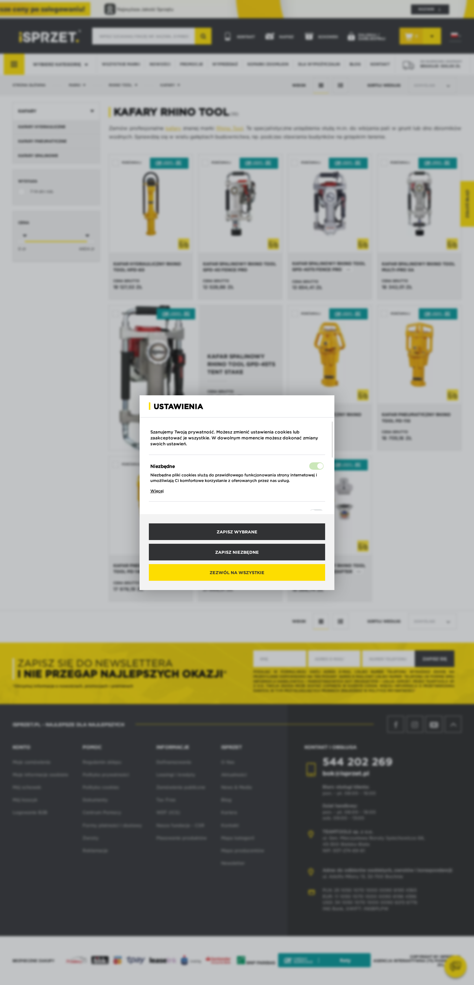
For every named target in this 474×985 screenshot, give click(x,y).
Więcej (157, 490)
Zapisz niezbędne (237, 552)
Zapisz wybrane (237, 531)
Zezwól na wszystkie (237, 572)
